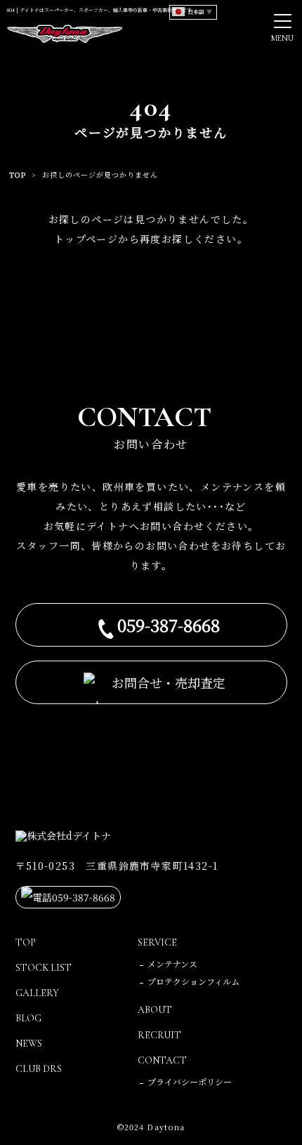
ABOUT (155, 1010)
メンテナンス (172, 963)
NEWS (28, 1044)
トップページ (86, 239)
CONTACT (162, 1060)
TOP (17, 174)
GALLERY (37, 993)
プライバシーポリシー (189, 1081)
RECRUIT (159, 1035)
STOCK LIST (43, 968)
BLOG (28, 1018)
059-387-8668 (168, 624)
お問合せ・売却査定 (168, 682)
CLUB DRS (38, 1069)
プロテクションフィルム (193, 981)
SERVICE (157, 942)
